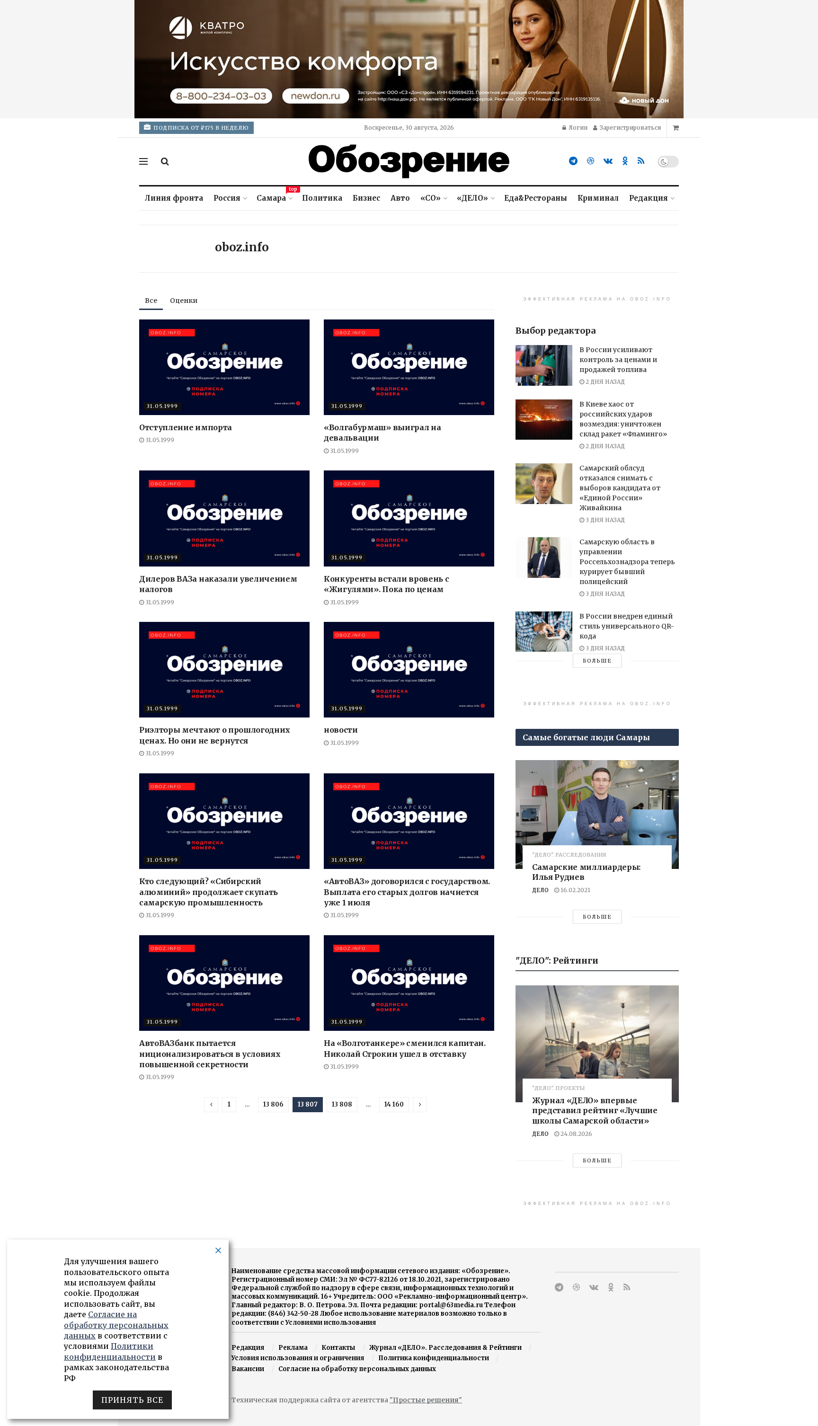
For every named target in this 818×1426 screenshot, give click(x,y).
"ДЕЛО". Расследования (569, 855)
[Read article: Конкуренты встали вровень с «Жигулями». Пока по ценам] (409, 518)
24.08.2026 (575, 1133)
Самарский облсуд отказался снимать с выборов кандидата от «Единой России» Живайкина (619, 488)
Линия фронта (174, 198)
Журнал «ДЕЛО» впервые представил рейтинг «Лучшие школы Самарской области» (595, 1110)
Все (151, 300)
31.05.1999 (162, 406)
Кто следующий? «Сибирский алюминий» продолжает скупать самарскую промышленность (208, 892)
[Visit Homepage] (409, 161)
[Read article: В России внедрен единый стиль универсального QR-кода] (544, 631)
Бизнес (366, 198)
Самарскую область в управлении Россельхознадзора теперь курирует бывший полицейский (627, 562)
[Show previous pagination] (211, 1104)
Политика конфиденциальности (433, 1358)
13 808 (342, 1104)
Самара (274, 197)
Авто (400, 198)
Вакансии (247, 1369)
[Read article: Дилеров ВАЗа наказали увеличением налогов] (224, 518)
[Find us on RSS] (641, 161)
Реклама (293, 1348)
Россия (226, 198)
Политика (322, 198)
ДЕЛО (540, 890)
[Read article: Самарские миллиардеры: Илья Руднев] (597, 814)
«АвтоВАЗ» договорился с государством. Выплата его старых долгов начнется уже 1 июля (407, 892)
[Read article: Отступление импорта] (224, 367)
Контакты (338, 1348)
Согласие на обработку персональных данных (357, 1369)
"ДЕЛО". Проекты (558, 1088)
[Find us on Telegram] (573, 161)
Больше (597, 660)
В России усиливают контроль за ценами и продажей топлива (618, 359)
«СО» (430, 198)
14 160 (394, 1104)
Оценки (183, 300)
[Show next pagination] (420, 1104)
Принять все (132, 1400)
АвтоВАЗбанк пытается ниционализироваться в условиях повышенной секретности (209, 1053)
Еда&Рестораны (535, 198)
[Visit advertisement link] (409, 59)
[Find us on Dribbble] (590, 161)
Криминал (598, 198)
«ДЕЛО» (472, 198)
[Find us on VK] (608, 161)
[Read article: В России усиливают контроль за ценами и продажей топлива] (544, 365)
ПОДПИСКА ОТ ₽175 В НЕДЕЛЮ (200, 127)
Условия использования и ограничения (297, 1358)
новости (341, 730)
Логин (577, 127)
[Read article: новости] (409, 670)
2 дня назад (604, 381)
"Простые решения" (426, 1400)
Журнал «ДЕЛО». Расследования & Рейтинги (445, 1348)
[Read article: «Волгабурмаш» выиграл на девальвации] (409, 367)
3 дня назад (604, 519)
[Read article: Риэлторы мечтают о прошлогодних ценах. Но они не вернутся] (224, 670)
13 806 (273, 1104)
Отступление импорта (185, 427)
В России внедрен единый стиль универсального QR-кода (626, 626)
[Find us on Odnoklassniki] (625, 161)
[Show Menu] (143, 161)
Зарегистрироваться (629, 127)
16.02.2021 (574, 890)
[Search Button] (165, 161)
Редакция (648, 198)
